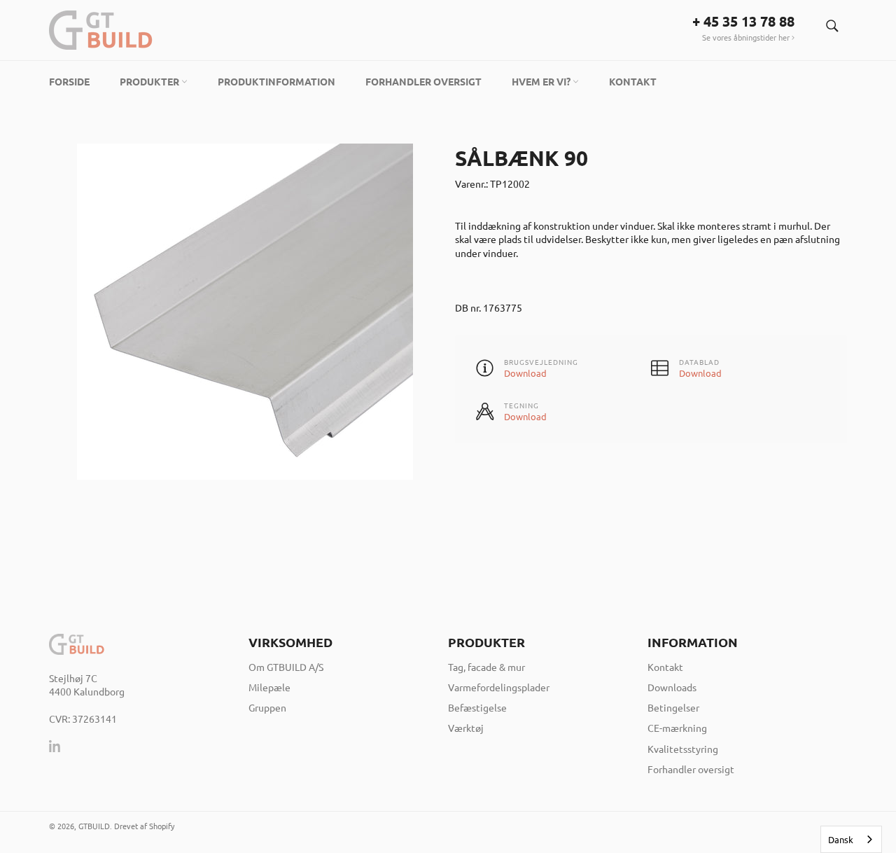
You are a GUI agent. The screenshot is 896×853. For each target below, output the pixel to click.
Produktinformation (276, 81)
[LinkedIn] (55, 746)
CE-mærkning (677, 727)
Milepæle (269, 687)
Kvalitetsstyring (683, 748)
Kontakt (633, 81)
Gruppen (267, 707)
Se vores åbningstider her (747, 37)
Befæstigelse (477, 707)
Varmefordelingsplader (499, 687)
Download (525, 373)
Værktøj (466, 727)
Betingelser (673, 707)
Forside (69, 81)
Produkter (150, 81)
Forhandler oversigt (423, 81)
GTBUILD (94, 825)
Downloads (672, 687)
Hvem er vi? (542, 81)
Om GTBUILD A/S (285, 666)
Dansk (840, 839)
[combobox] (851, 839)
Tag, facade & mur (486, 666)
